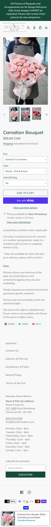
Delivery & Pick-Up (17, 358)
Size (5, 153)
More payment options (25, 207)
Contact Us (12, 350)
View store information (19, 222)
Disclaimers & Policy (17, 366)
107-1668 (11, 408)
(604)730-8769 (14, 418)
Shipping (8, 143)
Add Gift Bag (10, 177)
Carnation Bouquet (26, 520)
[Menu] (46, 27)
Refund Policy (14, 375)
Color (5, 165)
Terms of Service (16, 383)
